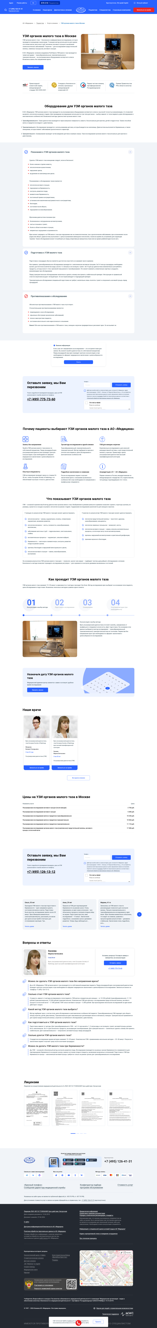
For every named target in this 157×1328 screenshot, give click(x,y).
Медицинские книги (31, 1270)
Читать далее (29, 926)
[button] (5, 10)
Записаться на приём (144, 10)
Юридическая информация (89, 1211)
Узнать (78, 362)
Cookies (69, 1321)
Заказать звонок (33, 67)
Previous (21, 605)
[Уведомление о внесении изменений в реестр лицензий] (37, 1108)
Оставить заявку (115, 963)
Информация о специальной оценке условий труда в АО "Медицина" (102, 1229)
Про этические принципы (88, 1238)
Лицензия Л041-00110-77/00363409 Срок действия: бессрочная (45, 1211)
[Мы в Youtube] (69, 1175)
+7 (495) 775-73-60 (41, 399)
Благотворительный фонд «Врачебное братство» (61, 1256)
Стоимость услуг (125, 1184)
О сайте (26, 1222)
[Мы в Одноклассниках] (75, 1175)
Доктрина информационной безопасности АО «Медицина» (43, 1227)
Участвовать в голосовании (43, 1285)
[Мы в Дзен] (62, 1175)
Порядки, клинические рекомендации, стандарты (96, 1215)
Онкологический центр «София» (35, 1255)
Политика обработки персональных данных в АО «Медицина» (45, 1231)
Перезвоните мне (14, 11)
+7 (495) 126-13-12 (41, 872)
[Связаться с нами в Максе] (39, 1175)
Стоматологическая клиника (34, 1258)
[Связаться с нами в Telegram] (26, 1175)
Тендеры (55, 1260)
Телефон (86, 381)
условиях (100, 396)
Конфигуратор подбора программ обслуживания (91, 1186)
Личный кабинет (142, 3)
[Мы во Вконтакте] (81, 1175)
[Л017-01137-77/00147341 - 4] (120, 1108)
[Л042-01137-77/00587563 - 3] (92, 1108)
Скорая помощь (29, 1267)
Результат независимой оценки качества (48, 1288)
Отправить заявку (121, 385)
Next (136, 605)
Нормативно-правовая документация (92, 1213)
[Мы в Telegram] (56, 1175)
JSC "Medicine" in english (32, 1264)
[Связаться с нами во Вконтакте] (33, 1175)
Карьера (27, 1273)
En (33, 3)
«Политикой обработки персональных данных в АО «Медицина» (103, 398)
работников (44, 1238)
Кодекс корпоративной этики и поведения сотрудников (98, 1234)
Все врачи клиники (78, 778)
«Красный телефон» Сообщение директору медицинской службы (44, 1186)
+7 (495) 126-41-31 (16, 9)
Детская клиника (30, 1261)
